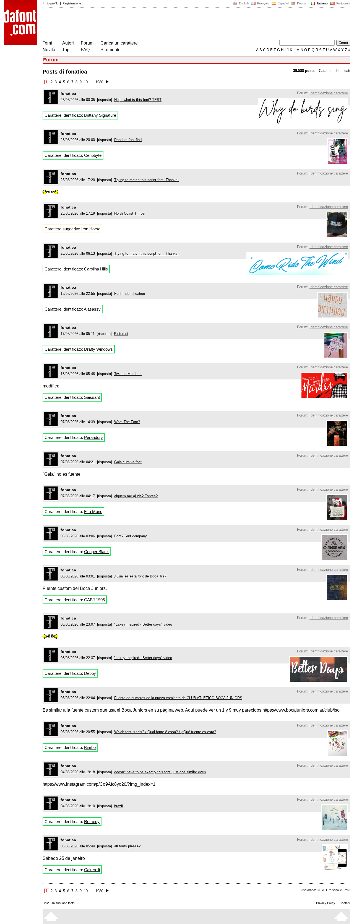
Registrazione (72, 3)
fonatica (76, 72)
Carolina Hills (96, 269)
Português (342, 3)
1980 (99, 82)
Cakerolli (92, 869)
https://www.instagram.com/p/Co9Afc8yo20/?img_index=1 (99, 784)
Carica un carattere (119, 43)
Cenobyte (92, 155)
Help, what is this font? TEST (138, 100)
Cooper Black (96, 551)
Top (65, 49)
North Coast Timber (129, 213)
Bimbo (90, 747)
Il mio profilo (50, 3)
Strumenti (109, 49)
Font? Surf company (130, 536)
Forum (87, 43)
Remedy (92, 821)
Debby (90, 673)
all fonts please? (127, 846)
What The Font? (127, 422)
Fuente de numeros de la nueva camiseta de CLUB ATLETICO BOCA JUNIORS (178, 698)
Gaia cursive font (128, 462)
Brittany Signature (100, 115)
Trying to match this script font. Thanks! (146, 180)
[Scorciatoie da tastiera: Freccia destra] (107, 82)
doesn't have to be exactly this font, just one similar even (160, 772)
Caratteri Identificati (334, 71)
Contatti (345, 903)
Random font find (128, 140)
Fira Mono (93, 511)
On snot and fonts (63, 903)
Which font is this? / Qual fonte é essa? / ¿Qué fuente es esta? (165, 732)
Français (263, 3)
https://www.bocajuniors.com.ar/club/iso (301, 710)
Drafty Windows (98, 349)
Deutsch (302, 3)
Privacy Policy (325, 903)
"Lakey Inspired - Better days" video (143, 624)
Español (282, 3)
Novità (49, 49)
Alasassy (92, 309)
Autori (68, 43)
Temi (47, 43)
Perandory (93, 437)
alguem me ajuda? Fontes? (136, 496)
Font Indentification (129, 293)
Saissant (92, 397)
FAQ (85, 49)
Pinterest (121, 334)
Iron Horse (90, 229)
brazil (118, 806)
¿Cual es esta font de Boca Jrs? (140, 576)
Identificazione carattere (328, 93)
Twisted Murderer (128, 374)
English (243, 3)
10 (86, 82)
